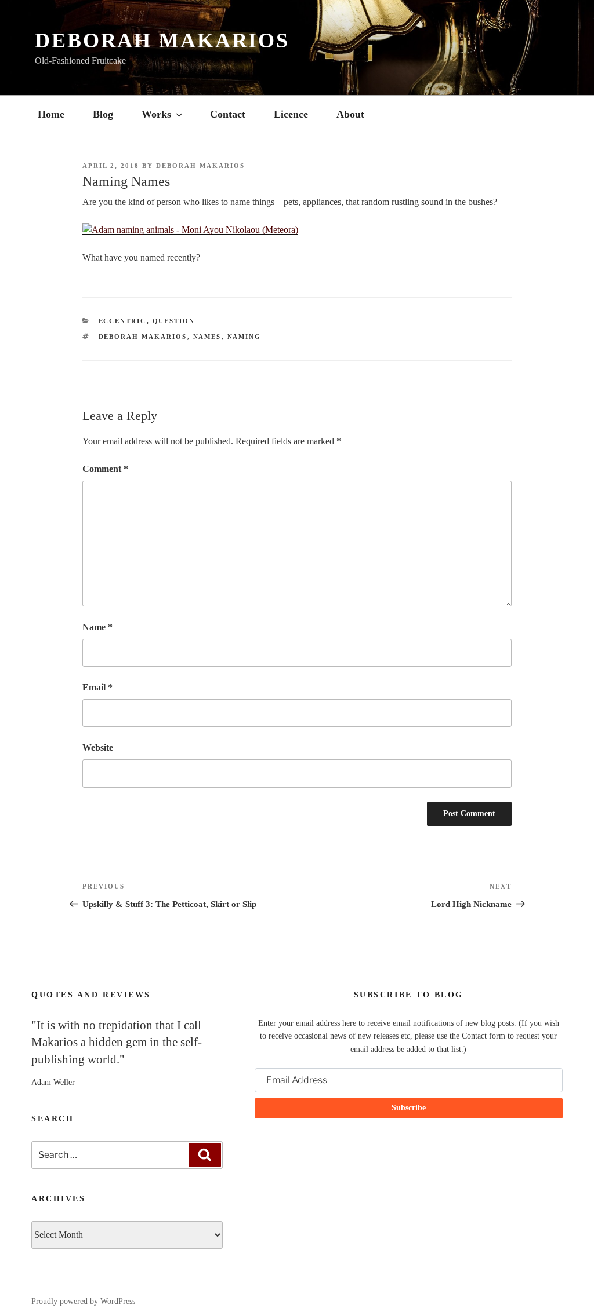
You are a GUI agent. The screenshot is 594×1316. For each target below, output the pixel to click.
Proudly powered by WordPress (83, 1301)
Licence (291, 114)
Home (51, 114)
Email (97, 687)
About (350, 114)
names (207, 336)
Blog (103, 114)
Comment (105, 469)
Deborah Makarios (162, 40)
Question (174, 320)
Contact (227, 114)
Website (97, 747)
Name (97, 627)
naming (244, 336)
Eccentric (123, 320)
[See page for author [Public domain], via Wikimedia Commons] (190, 230)
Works (156, 114)
